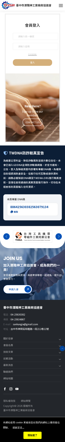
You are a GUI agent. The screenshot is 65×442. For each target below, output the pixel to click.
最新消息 (8, 365)
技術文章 (8, 352)
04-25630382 (18, 314)
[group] (32, 236)
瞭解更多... (18, 427)
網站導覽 (26, 401)
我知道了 (32, 435)
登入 (32, 62)
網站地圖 (8, 378)
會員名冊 (8, 345)
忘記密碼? (32, 54)
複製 (16, 211)
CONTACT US (33, 122)
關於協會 (8, 338)
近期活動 (8, 358)
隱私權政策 (9, 401)
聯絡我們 (8, 371)
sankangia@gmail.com (25, 324)
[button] (6, 236)
